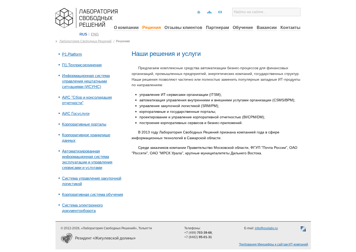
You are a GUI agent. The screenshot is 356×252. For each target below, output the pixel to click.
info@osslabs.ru (266, 228)
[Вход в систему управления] (303, 229)
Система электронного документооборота (82, 208)
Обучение (243, 27)
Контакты (290, 27)
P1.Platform (72, 54)
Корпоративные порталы (84, 124)
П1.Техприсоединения (82, 65)
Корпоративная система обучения (92, 194)
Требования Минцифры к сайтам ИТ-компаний (273, 244)
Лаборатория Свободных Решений (85, 41)
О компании (126, 27)
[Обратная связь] (220, 12)
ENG (95, 34)
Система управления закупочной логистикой (91, 181)
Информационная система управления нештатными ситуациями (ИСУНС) (86, 81)
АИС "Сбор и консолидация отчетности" (87, 100)
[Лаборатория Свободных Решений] (87, 26)
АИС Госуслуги (75, 113)
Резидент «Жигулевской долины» (105, 238)
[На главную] (199, 12)
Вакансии (267, 27)
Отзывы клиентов (183, 27)
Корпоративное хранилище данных (86, 138)
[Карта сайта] (209, 12)
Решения (151, 27)
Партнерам (217, 27)
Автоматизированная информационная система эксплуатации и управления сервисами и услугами (87, 159)
